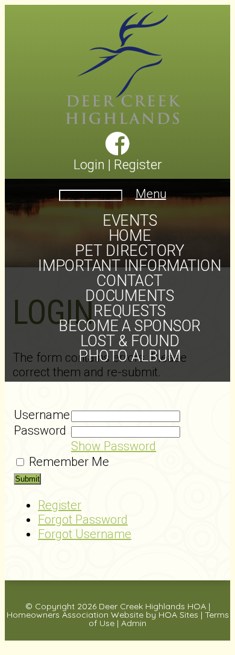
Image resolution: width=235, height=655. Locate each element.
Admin (133, 623)
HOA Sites (178, 614)
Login (89, 164)
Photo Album (129, 356)
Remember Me (69, 462)
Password (40, 430)
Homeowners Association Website (75, 614)
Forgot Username (84, 534)
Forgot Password (83, 519)
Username (42, 415)
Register (138, 164)
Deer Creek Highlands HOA (152, 606)
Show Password (113, 446)
